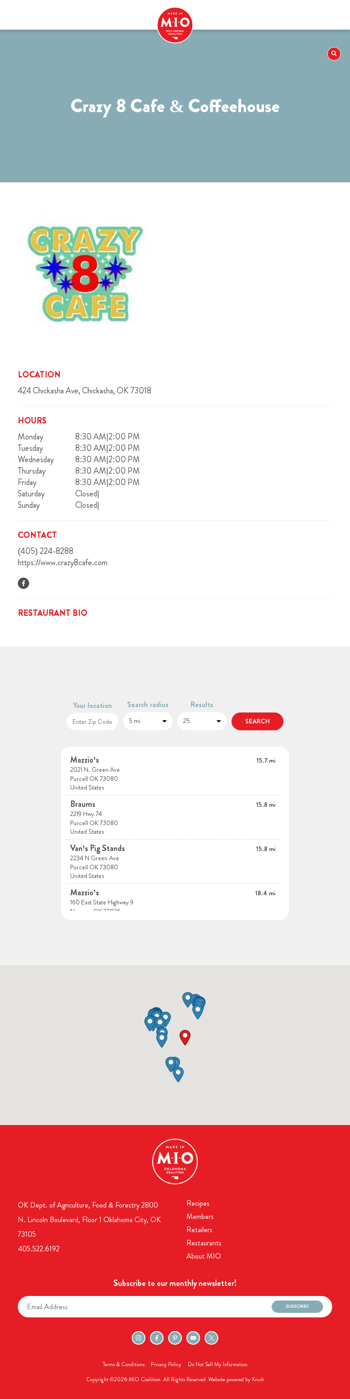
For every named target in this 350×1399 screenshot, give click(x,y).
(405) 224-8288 (45, 551)
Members (200, 1216)
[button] (185, 1037)
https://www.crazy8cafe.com (63, 562)
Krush (258, 1379)
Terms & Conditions (123, 1364)
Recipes (198, 1203)
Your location (92, 705)
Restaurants (203, 1243)
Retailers (199, 1229)
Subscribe (297, 1306)
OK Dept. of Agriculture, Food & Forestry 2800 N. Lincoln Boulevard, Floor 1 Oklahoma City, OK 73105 (89, 1219)
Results (201, 704)
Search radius (148, 704)
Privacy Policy (166, 1364)
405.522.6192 (39, 1249)
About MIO (203, 1256)
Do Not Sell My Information (217, 1364)
